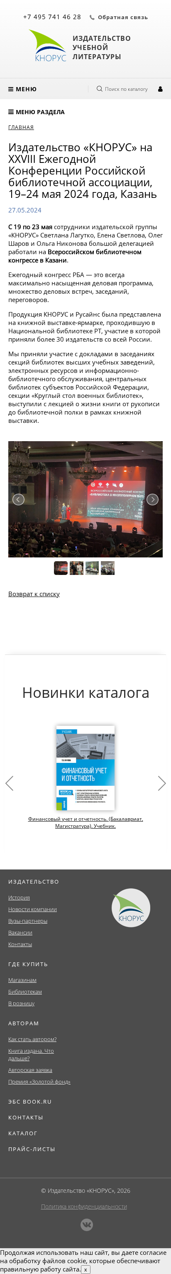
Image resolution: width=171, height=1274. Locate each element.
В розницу (21, 1003)
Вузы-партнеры (27, 920)
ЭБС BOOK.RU (30, 1101)
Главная (21, 127)
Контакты (20, 944)
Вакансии (20, 932)
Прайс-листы (32, 1149)
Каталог (23, 1133)
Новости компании (32, 909)
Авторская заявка (30, 1070)
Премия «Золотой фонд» (39, 1081)
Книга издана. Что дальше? (31, 1054)
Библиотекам (25, 991)
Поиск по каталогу (126, 88)
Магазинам (22, 980)
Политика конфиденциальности (84, 1206)
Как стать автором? (32, 1039)
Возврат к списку (34, 594)
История (19, 897)
